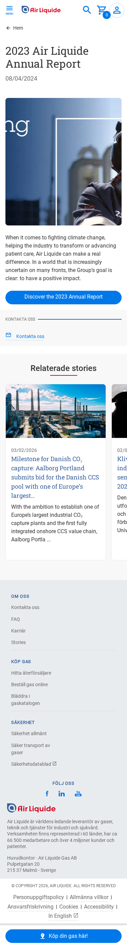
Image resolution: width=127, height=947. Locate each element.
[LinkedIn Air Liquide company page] (62, 794)
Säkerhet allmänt (29, 733)
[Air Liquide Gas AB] (41, 9)
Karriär (18, 630)
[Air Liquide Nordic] (78, 794)
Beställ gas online (29, 684)
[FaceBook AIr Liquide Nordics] (47, 794)
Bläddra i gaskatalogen (25, 699)
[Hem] (31, 807)
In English (60, 916)
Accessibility (99, 907)
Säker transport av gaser (30, 749)
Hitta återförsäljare (31, 673)
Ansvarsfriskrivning (30, 907)
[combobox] (87, 10)
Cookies (68, 907)
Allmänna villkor (89, 897)
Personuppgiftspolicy (38, 897)
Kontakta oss (25, 607)
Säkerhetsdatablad (31, 764)
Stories (18, 642)
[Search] (87, 10)
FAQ (15, 619)
